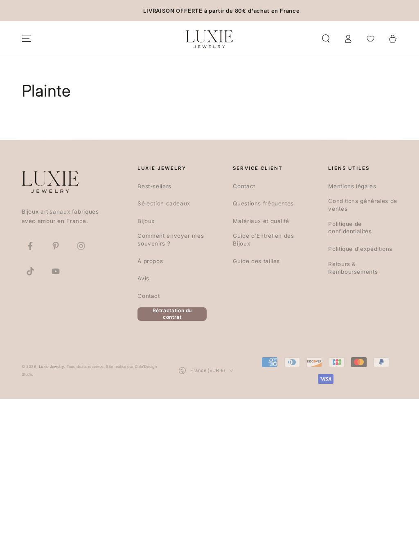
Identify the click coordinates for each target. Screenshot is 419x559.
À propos (150, 261)
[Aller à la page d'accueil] (209, 38)
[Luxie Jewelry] (50, 181)
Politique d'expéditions (360, 249)
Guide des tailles (256, 261)
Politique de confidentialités (350, 228)
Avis (143, 278)
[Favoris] (370, 38)
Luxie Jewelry (51, 366)
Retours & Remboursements (353, 268)
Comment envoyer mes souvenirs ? (170, 239)
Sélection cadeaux (163, 203)
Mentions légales (352, 186)
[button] (326, 38)
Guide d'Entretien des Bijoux (263, 239)
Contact (148, 296)
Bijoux (146, 221)
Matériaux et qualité (261, 221)
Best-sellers (154, 186)
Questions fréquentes (263, 203)
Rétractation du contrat (172, 313)
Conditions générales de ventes (362, 205)
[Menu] (26, 38)
